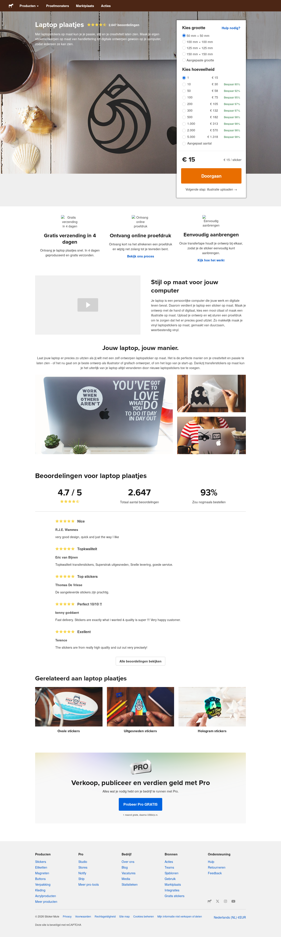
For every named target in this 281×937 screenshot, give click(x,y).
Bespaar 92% (232, 91)
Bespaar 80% (232, 84)
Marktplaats (85, 5)
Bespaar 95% (232, 97)
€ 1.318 (212, 136)
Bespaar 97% (232, 104)
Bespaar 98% (232, 117)
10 (189, 84)
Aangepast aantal (199, 143)
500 (190, 117)
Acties (106, 5)
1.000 (191, 123)
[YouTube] (233, 901)
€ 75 (215, 97)
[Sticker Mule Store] (209, 901)
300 (190, 110)
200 (190, 104)
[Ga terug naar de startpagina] (11, 5)
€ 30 (215, 84)
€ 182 (214, 117)
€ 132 (214, 110)
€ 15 (215, 77)
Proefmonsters (57, 5)
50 (189, 90)
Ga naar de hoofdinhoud (3, 3)
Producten (28, 5)
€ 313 (214, 123)
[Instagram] (225, 901)
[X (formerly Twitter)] (217, 901)
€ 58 (215, 90)
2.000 (191, 130)
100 (190, 97)
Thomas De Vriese (68, 585)
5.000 (191, 136)
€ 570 (214, 130)
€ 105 (214, 104)
